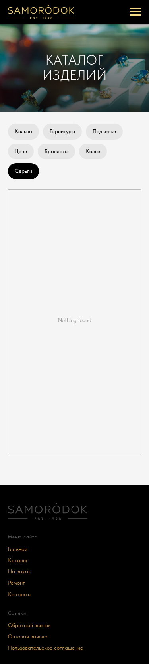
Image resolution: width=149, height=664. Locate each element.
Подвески (104, 131)
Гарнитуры (62, 131)
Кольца (23, 131)
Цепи (21, 151)
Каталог (18, 560)
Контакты (19, 594)
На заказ (19, 571)
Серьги (23, 171)
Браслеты (56, 151)
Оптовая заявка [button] (28, 636)
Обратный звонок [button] (29, 625)
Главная (17, 549)
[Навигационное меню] (135, 12)
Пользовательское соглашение (45, 647)
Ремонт (16, 582)
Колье (93, 151)
